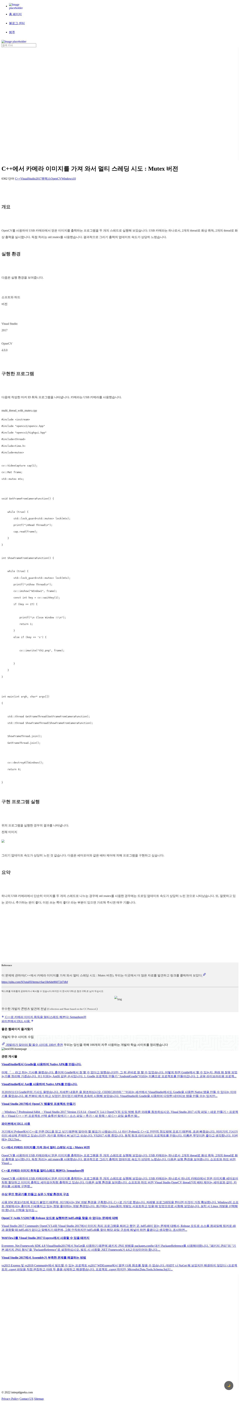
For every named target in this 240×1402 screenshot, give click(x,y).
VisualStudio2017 (31, 178)
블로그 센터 (17, 23)
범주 (12, 32)
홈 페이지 (15, 14)
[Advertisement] (17, 103)
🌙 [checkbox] (228, 1385)
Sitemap (39, 1398)
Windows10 (69, 178)
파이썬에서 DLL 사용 (16, 1021)
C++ (17, 178)
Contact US (26, 1398)
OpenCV (56, 178)
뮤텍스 (46, 178)
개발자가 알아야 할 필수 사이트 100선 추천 (34, 1044)
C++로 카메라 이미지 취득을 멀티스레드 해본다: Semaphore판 (45, 1017)
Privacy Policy (10, 1398)
